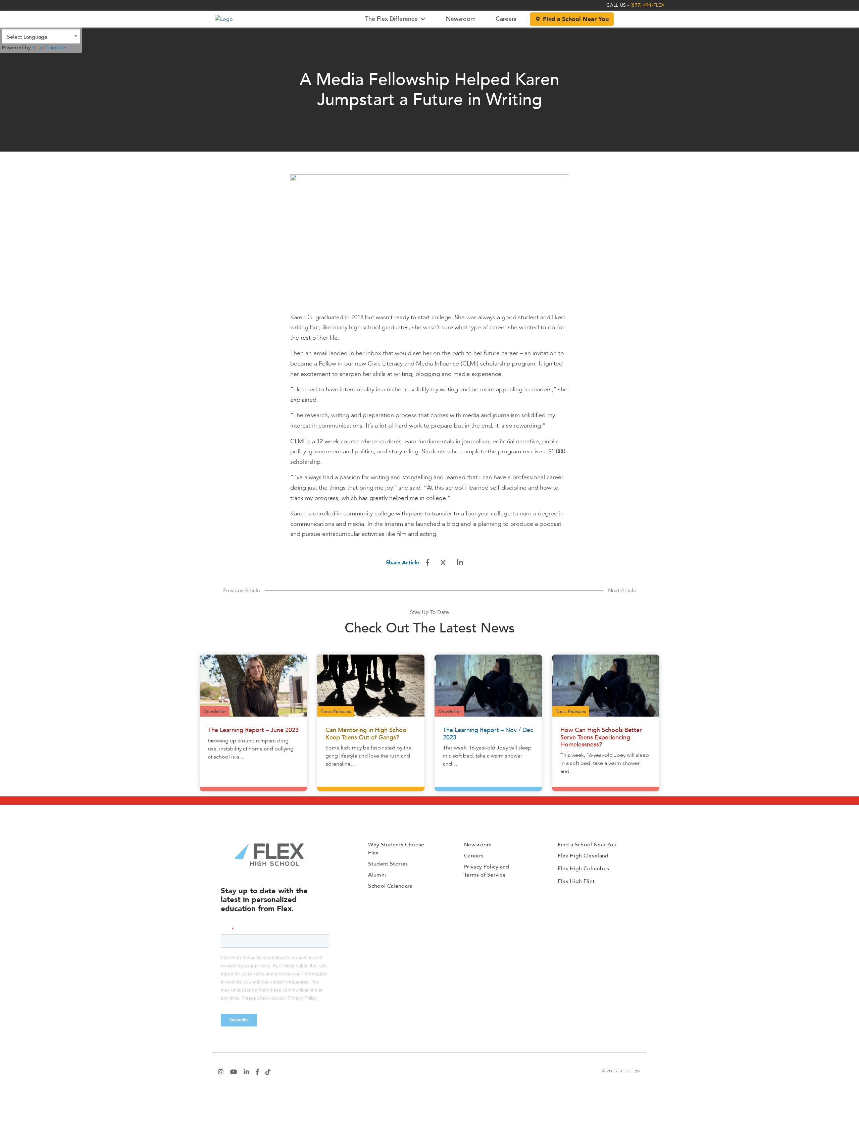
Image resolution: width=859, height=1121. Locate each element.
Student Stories (388, 863)
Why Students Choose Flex (396, 848)
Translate (55, 47)
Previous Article (241, 590)
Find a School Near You (576, 19)
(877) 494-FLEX (647, 5)
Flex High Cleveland (583, 855)
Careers (506, 19)
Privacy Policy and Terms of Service (486, 871)
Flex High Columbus (583, 868)
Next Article (622, 590)
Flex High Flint (576, 881)
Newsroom (460, 19)
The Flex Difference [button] (391, 19)
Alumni (377, 875)
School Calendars (390, 886)
